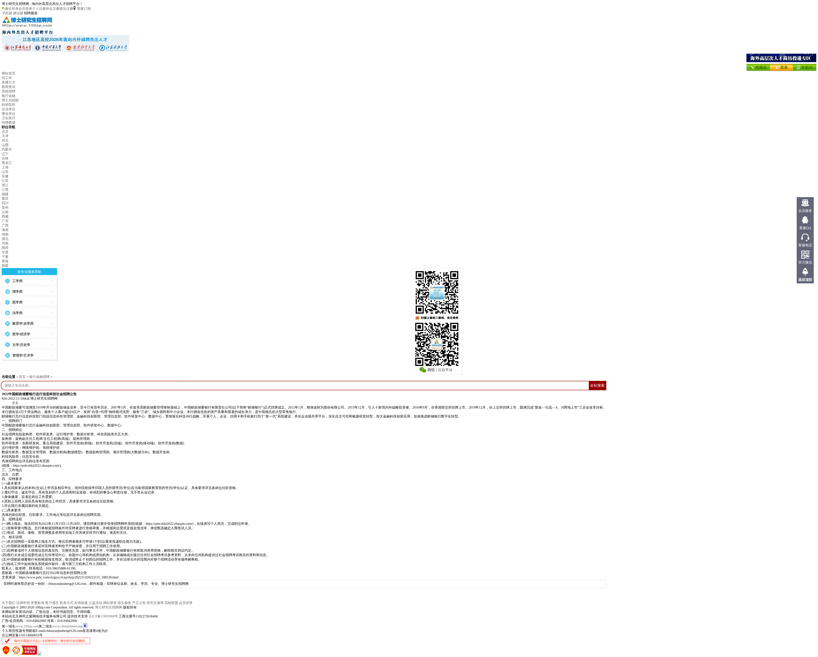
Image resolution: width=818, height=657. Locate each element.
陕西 (5, 248)
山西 (5, 145)
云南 (5, 212)
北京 (5, 131)
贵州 (5, 207)
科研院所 (8, 104)
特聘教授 (8, 122)
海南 (5, 230)
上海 (5, 167)
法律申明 (23, 603)
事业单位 (8, 113)
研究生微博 (155, 603)
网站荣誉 (110, 603)
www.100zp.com (27, 626)
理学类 (17, 291)
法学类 (17, 313)
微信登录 (12, 8)
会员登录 (25, 8)
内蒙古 (7, 149)
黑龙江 (7, 163)
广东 (5, 221)
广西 (5, 225)
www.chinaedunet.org (67, 626)
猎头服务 (124, 603)
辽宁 (5, 154)
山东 (5, 172)
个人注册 (39, 8)
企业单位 (8, 109)
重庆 (5, 198)
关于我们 (8, 603)
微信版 (18, 13)
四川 (5, 203)
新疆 (5, 265)
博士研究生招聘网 (108, 607)
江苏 (5, 180)
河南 (5, 243)
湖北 (5, 239)
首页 (22, 377)
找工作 (7, 78)
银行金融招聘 (39, 377)
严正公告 (139, 603)
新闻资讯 (8, 87)
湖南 (5, 234)
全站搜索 (597, 385)
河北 (5, 140)
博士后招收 (10, 100)
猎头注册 (66, 8)
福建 (5, 194)
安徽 (5, 176)
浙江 (5, 185)
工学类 (17, 281)
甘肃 (5, 252)
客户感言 (52, 603)
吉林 (5, 158)
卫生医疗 (8, 118)
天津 (5, 136)
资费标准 (37, 603)
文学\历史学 (21, 345)
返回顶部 (805, 279)
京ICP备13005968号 (103, 616)
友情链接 (81, 603)
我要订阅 (83, 8)
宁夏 (5, 256)
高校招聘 (8, 91)
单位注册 (52, 8)
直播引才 (8, 82)
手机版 (7, 13)
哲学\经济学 (21, 334)
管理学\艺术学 (23, 355)
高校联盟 (171, 603)
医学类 (17, 302)
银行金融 (8, 96)
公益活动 (95, 603)
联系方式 (66, 603)
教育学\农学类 (23, 323)
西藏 (5, 216)
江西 (5, 189)
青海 (5, 261)
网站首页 (8, 73)
